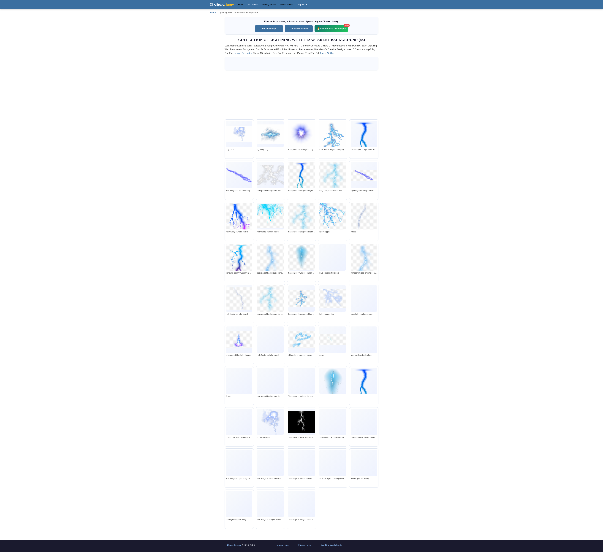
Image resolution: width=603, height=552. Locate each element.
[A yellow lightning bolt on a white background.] (364, 423)
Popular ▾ (302, 4)
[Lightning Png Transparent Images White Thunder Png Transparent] (270, 175)
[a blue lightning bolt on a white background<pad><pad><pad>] (239, 175)
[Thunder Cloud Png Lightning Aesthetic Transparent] (332, 140)
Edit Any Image (269, 28)
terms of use (327, 53)
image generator (243, 53)
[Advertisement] (301, 95)
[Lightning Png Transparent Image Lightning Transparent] (270, 134)
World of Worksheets (331, 545)
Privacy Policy (269, 4)
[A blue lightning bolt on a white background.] (301, 381)
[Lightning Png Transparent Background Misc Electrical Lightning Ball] (301, 135)
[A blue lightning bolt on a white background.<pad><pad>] (270, 514)
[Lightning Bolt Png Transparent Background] (364, 463)
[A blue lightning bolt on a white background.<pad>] (301, 511)
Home (241, 4)
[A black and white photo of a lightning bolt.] (301, 422)
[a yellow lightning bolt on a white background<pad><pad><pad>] (270, 465)
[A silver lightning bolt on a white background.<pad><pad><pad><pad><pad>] (332, 422)
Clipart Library (234, 545)
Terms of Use (286, 4)
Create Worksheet (299, 28)
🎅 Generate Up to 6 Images (332, 27)
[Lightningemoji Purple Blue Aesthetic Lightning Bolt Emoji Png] (239, 504)
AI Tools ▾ (253, 4)
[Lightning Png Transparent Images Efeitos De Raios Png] (239, 134)
